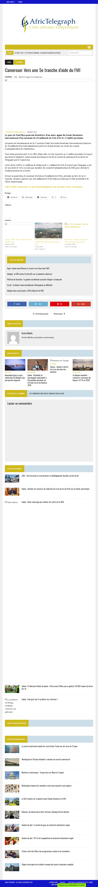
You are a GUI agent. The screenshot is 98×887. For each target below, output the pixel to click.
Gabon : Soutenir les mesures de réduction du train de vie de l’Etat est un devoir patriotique (55, 488)
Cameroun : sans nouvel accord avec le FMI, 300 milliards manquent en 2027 (48, 241)
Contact (63, 882)
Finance (8, 372)
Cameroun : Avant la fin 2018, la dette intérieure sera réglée (76, 240)
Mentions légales (57, 885)
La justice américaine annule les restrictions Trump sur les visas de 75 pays (49, 746)
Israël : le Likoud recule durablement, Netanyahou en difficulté (29, 285)
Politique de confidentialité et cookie (80, 882)
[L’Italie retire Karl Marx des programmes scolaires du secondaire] (12, 856)
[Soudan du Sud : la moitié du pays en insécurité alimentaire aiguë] (12, 830)
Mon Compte (11, 2)
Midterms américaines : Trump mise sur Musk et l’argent (43, 772)
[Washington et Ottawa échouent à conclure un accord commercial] (12, 764)
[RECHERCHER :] (80, 52)
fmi (15, 77)
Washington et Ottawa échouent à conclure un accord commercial (46, 759)
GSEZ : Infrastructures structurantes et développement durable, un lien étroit (50, 475)
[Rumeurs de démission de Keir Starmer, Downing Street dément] (12, 817)
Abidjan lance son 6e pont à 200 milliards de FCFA (25, 290)
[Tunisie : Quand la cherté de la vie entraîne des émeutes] (59, 360)
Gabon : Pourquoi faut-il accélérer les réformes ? (40, 699)
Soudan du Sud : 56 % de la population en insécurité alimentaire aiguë (47, 838)
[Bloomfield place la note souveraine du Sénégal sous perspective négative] (15, 369)
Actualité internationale (16, 739)
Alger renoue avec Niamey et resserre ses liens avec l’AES (28, 268)
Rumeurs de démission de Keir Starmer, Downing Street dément (45, 811)
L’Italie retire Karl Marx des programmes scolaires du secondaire (46, 851)
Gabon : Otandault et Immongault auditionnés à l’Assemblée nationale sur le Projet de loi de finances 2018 (37, 380)
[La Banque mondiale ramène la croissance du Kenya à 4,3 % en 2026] (83, 369)
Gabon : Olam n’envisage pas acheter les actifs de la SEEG (43, 502)
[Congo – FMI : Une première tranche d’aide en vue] (18, 230)
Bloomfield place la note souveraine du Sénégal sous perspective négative (15, 378)
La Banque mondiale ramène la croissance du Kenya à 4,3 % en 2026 (82, 378)
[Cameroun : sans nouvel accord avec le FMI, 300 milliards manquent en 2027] (48, 230)
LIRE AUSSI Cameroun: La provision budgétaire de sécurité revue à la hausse (44, 186)
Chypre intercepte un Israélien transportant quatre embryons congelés (48, 864)
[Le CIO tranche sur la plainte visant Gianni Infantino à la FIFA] (12, 804)
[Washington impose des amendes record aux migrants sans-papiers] (12, 791)
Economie (31, 372)
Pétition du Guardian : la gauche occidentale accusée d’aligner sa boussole (34, 279)
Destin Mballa (20, 132)
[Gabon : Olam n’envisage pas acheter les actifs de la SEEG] (12, 678)
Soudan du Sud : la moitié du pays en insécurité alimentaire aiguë (46, 825)
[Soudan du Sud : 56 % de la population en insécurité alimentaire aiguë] (12, 843)
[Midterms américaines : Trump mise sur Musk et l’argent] (12, 777)
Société (53, 364)
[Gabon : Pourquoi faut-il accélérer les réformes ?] (12, 712)
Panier (20, 2)
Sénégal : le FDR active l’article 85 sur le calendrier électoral (29, 274)
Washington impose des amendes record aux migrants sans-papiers (47, 785)
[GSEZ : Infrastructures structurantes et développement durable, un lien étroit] (12, 481)
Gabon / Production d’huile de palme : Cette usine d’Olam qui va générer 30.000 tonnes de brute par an (57, 687)
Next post (58, 313)
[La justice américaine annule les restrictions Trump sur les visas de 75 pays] (12, 751)
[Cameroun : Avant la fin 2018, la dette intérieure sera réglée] (78, 230)
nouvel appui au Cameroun (30, 77)
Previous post (41, 313)
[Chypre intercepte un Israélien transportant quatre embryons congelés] (12, 869)
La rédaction (53, 882)
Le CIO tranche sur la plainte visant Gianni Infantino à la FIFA (44, 798)
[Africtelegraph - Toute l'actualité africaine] (49, 24)
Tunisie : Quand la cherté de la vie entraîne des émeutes (59, 369)
